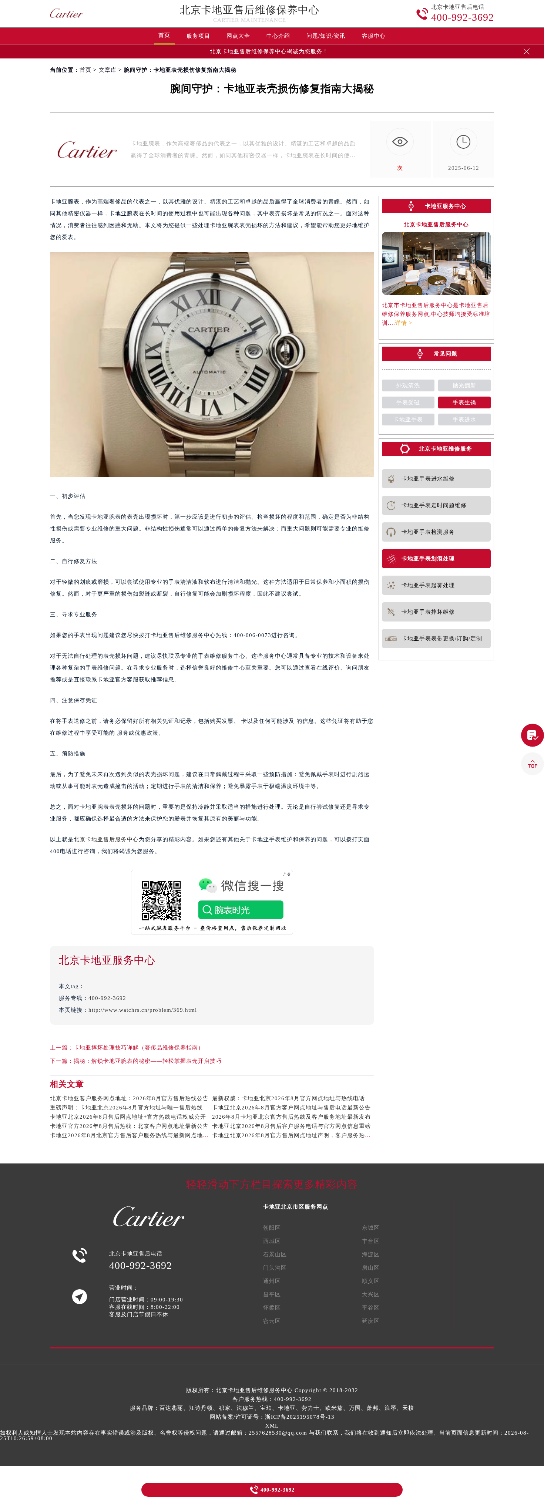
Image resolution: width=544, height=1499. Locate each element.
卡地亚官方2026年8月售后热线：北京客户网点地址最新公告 (129, 1126)
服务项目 (198, 36)
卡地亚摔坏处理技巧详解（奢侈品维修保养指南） (139, 1048)
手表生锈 (464, 402)
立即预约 (272, 760)
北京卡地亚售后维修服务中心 (254, 1390)
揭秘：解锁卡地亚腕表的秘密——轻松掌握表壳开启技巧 (148, 1061)
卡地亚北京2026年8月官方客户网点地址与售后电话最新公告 (291, 1108)
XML (272, 1426)
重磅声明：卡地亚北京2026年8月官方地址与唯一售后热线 (126, 1108)
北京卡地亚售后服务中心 (106, 839)
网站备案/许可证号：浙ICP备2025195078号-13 (272, 1417)
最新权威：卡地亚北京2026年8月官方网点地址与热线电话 (288, 1098)
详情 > (403, 323)
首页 (164, 35)
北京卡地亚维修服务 (445, 449)
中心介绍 (278, 36)
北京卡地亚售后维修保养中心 (249, 10)
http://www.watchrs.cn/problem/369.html (142, 1010)
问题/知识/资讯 (326, 36)
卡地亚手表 (408, 419)
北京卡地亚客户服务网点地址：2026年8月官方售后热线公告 (129, 1098)
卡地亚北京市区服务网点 (295, 1207)
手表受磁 (408, 402)
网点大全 (238, 36)
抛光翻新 (464, 385)
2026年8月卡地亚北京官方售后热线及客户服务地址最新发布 (291, 1117)
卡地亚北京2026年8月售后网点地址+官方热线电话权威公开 (128, 1117)
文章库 (108, 70)
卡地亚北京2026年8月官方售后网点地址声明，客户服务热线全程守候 (303, 1135)
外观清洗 (408, 385)
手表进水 (464, 419)
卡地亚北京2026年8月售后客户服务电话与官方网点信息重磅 (291, 1126)
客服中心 (374, 36)
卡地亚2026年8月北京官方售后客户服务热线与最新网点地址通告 (135, 1135)
